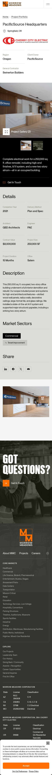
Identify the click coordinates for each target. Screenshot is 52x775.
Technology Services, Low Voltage (17, 604)
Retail (5, 597)
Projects (23, 553)
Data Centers (8, 586)
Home (5, 17)
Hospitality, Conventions (13, 607)
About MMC (9, 553)
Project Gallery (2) (21, 131)
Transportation (9, 590)
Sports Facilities (9, 618)
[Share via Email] (28, 369)
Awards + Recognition (12, 666)
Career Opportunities (12, 669)
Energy (6, 625)
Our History (7, 659)
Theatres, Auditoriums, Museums (16, 615)
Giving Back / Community (13, 662)
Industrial (6, 622)
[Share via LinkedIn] (5, 369)
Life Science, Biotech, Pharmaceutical (18, 575)
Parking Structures (10, 611)
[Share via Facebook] (13, 369)
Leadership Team (10, 655)
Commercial (11, 335)
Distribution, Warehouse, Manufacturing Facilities (23, 629)
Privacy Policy (34, 771)
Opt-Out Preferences (19, 771)
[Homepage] (12, 4)
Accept (26, 766)
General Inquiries (10, 673)
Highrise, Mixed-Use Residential (16, 636)
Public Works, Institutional (13, 633)
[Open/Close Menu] (48, 4)
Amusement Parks (10, 582)
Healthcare (7, 568)
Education (7, 600)
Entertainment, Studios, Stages (15, 579)
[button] (47, 743)
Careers (36, 553)
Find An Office (8, 676)
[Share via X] (21, 369)
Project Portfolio (20, 17)
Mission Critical (9, 593)
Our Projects (8, 651)
